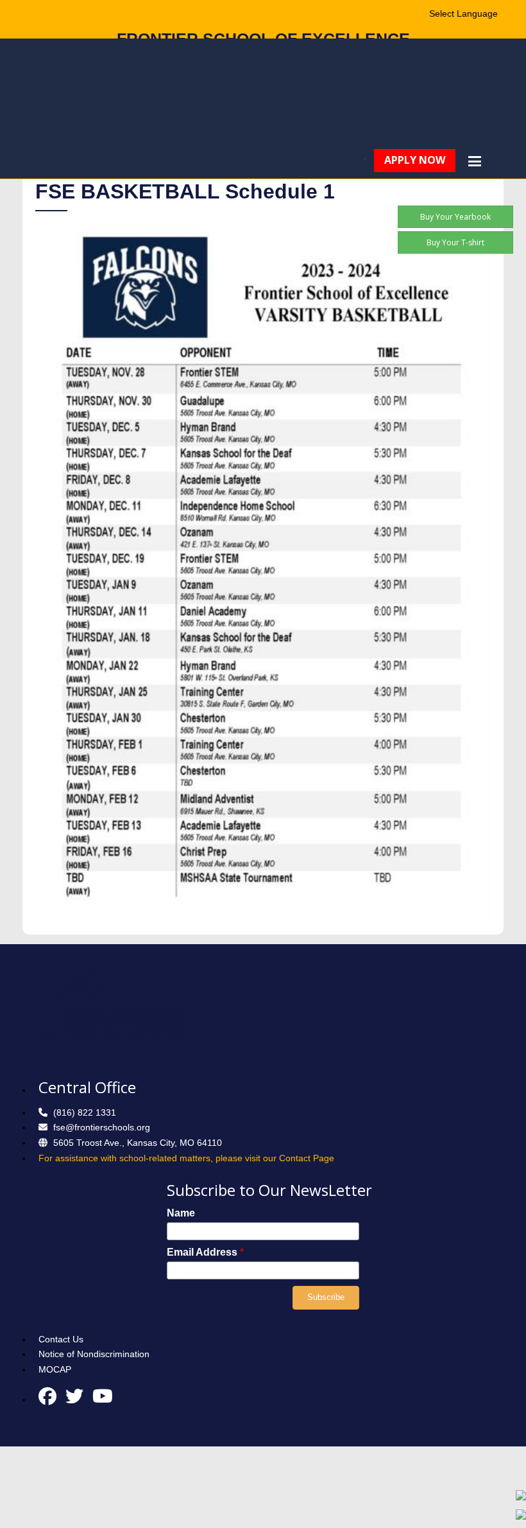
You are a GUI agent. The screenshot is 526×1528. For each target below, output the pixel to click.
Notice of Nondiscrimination (93, 1354)
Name (181, 1212)
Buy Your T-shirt (455, 242)
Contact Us (60, 1339)
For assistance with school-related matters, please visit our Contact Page (186, 1158)
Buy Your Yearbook (455, 216)
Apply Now (414, 160)
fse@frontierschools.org (101, 1127)
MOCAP (54, 1369)
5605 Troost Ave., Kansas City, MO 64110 (137, 1142)
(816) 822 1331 (84, 1112)
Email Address (205, 1252)
